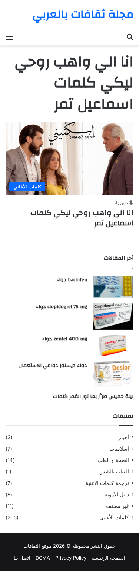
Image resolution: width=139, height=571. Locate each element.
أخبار (124, 437)
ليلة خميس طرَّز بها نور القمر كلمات (93, 396)
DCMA (43, 558)
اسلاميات (119, 449)
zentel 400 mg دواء (64, 339)
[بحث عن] (129, 36)
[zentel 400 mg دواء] (113, 345)
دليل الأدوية (117, 494)
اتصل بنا (22, 558)
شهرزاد (121, 202)
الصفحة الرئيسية (108, 558)
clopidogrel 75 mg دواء (61, 307)
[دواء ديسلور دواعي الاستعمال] (113, 374)
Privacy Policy (70, 558)
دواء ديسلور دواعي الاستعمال (53, 365)
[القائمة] (9, 36)
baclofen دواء (71, 280)
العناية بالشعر (114, 472)
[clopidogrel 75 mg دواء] (113, 316)
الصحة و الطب (113, 460)
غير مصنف (117, 506)
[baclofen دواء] (113, 287)
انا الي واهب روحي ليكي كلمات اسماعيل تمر (81, 218)
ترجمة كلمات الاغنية (107, 483)
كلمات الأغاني (114, 517)
